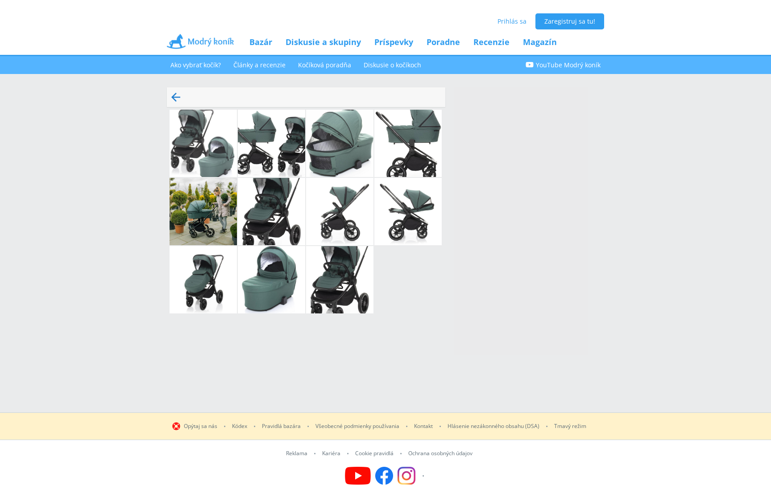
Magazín (540, 42)
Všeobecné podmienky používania (357, 426)
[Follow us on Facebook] (384, 476)
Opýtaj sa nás (200, 426)
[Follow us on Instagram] (412, 476)
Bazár (260, 42)
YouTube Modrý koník (568, 65)
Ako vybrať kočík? (195, 65)
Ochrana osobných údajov (440, 453)
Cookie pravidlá (374, 453)
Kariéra (331, 453)
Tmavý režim (570, 426)
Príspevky (393, 42)
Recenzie (491, 42)
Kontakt (423, 426)
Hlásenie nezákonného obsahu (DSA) (493, 426)
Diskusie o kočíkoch (392, 65)
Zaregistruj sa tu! (569, 21)
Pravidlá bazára (281, 426)
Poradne (443, 42)
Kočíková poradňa (324, 65)
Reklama (296, 453)
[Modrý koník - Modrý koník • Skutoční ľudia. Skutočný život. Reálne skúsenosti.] (200, 44)
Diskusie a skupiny (323, 42)
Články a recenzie (259, 65)
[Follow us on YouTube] (358, 476)
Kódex (239, 426)
